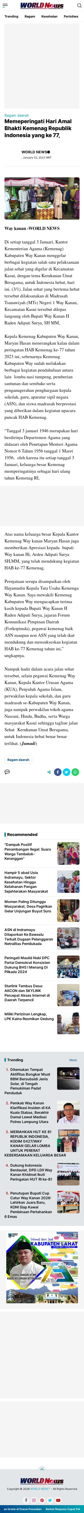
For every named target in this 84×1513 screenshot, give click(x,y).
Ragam (30, 16)
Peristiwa (71, 16)
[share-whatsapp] (75, 772)
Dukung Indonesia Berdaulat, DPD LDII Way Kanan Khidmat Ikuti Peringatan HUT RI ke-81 (31, 1172)
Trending (11, 16)
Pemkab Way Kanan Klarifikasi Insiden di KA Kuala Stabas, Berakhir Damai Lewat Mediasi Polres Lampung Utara (30, 1112)
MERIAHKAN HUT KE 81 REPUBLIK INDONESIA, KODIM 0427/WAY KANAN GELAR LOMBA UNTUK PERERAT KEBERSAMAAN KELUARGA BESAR (35, 1143)
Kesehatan (49, 16)
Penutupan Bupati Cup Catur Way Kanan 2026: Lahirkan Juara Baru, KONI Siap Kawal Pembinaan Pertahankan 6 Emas (28, 1205)
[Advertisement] (42, 65)
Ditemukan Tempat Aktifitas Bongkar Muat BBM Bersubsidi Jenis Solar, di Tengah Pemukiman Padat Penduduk (27, 1081)
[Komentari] (7, 772)
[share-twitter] (66, 772)
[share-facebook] (58, 772)
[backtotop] (42, 1470)
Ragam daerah (16, 115)
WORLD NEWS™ (40, 1489)
